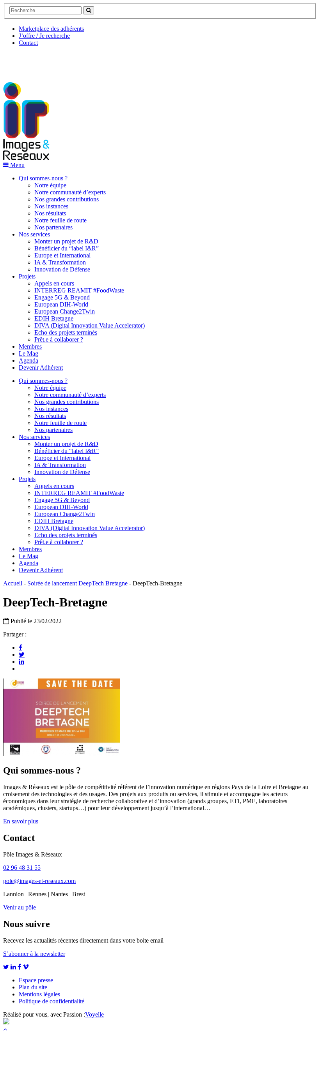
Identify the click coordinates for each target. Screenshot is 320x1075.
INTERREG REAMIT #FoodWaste (79, 290)
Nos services (34, 234)
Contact (28, 42)
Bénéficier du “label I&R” (66, 248)
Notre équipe (50, 185)
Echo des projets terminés (65, 332)
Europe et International (62, 255)
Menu (17, 165)
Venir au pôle (19, 907)
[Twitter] (22, 654)
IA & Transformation (60, 262)
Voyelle (94, 1014)
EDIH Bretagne (53, 318)
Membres (30, 346)
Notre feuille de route (60, 220)
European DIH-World (61, 304)
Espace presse (36, 980)
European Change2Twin (64, 311)
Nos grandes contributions (66, 199)
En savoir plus (20, 821)
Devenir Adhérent (41, 367)
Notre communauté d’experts (70, 192)
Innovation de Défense (62, 269)
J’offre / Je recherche (44, 35)
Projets (27, 276)
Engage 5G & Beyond (62, 297)
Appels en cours (54, 283)
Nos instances (51, 206)
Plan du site (33, 987)
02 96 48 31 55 (22, 867)
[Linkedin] (21, 661)
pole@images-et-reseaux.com (39, 881)
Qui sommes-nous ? (43, 178)
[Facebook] (20, 647)
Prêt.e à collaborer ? (58, 339)
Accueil (12, 583)
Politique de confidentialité (51, 1001)
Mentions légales (39, 994)
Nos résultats (50, 213)
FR (61, 61)
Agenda (28, 360)
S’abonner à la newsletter (34, 953)
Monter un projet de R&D (66, 241)
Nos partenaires (53, 227)
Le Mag (28, 353)
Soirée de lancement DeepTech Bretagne (77, 583)
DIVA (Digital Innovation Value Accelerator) (89, 325)
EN (32, 61)
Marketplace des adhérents (51, 28)
